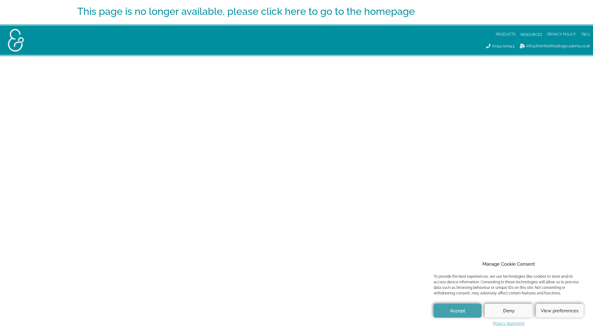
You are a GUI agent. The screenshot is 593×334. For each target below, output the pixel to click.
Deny (509, 311)
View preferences (559, 311)
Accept (457, 311)
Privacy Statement (508, 323)
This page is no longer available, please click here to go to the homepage (246, 11)
